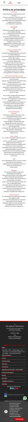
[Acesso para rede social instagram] (15, 388)
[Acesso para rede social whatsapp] (11, 388)
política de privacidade (15, 416)
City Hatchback (16, 350)
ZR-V (24, 351)
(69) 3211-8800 (15, 333)
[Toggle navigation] (4, 2)
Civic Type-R (5, 351)
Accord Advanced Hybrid (16, 351)
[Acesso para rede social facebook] (13, 388)
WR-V (10, 350)
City (22, 350)
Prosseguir (19, 419)
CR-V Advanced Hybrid (14, 353)
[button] (6, 345)
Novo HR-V (5, 350)
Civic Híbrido (5, 353)
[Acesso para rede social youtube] (17, 388)
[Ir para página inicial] (14, 2)
